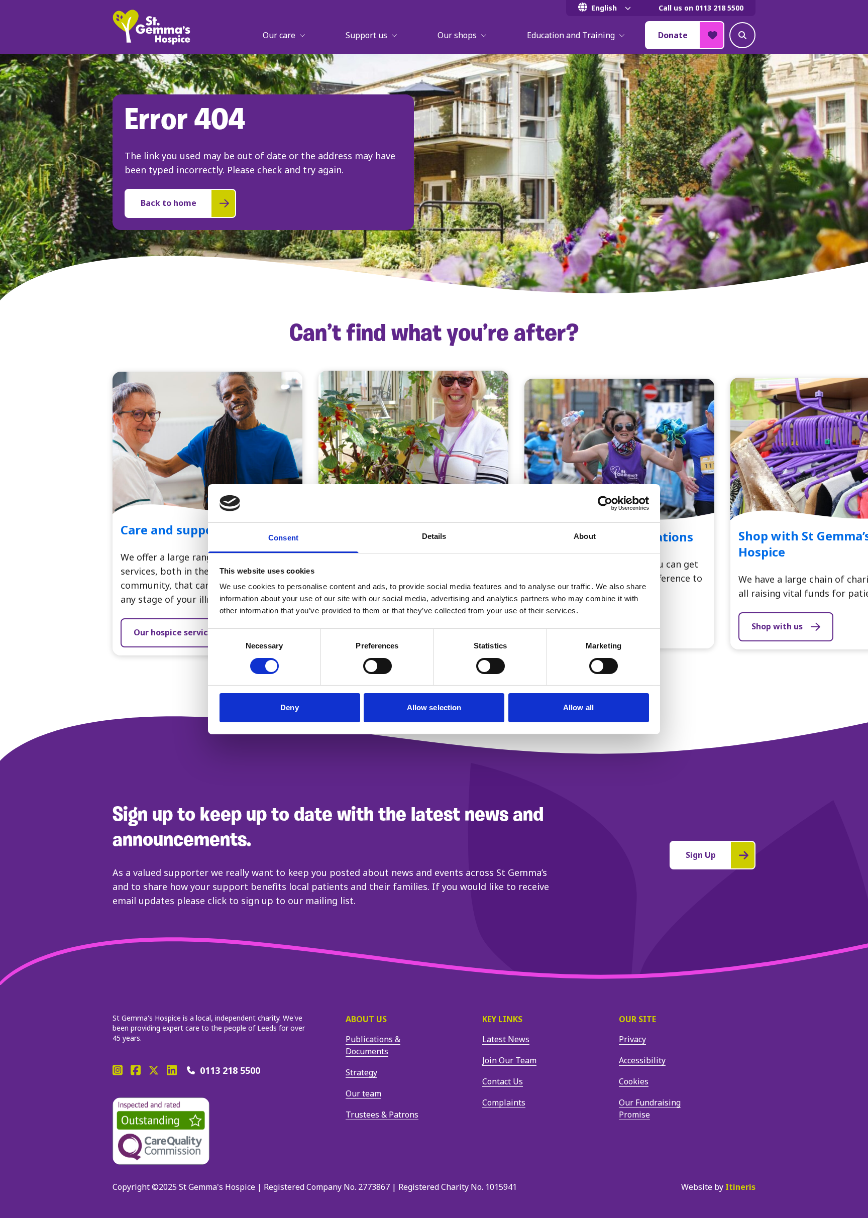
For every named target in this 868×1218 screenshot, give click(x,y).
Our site (637, 1019)
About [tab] (585, 536)
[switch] (377, 666)
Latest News (505, 1039)
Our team (363, 1093)
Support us (366, 35)
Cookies (633, 1081)
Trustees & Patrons (382, 1114)
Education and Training (571, 35)
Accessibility (642, 1060)
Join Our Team (509, 1060)
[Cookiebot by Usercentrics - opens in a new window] (605, 503)
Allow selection (434, 707)
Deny (289, 707)
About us (366, 1019)
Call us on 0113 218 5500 (701, 8)
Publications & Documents (373, 1045)
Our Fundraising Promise (650, 1108)
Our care (279, 35)
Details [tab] (434, 536)
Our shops (457, 35)
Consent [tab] (283, 537)
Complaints (503, 1102)
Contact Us (502, 1081)
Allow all (578, 707)
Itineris (740, 1186)
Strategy (361, 1072)
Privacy (632, 1039)
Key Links (502, 1019)
